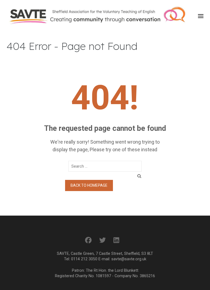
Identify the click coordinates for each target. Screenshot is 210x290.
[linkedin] (116, 240)
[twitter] (102, 240)
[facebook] (88, 240)
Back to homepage (89, 185)
